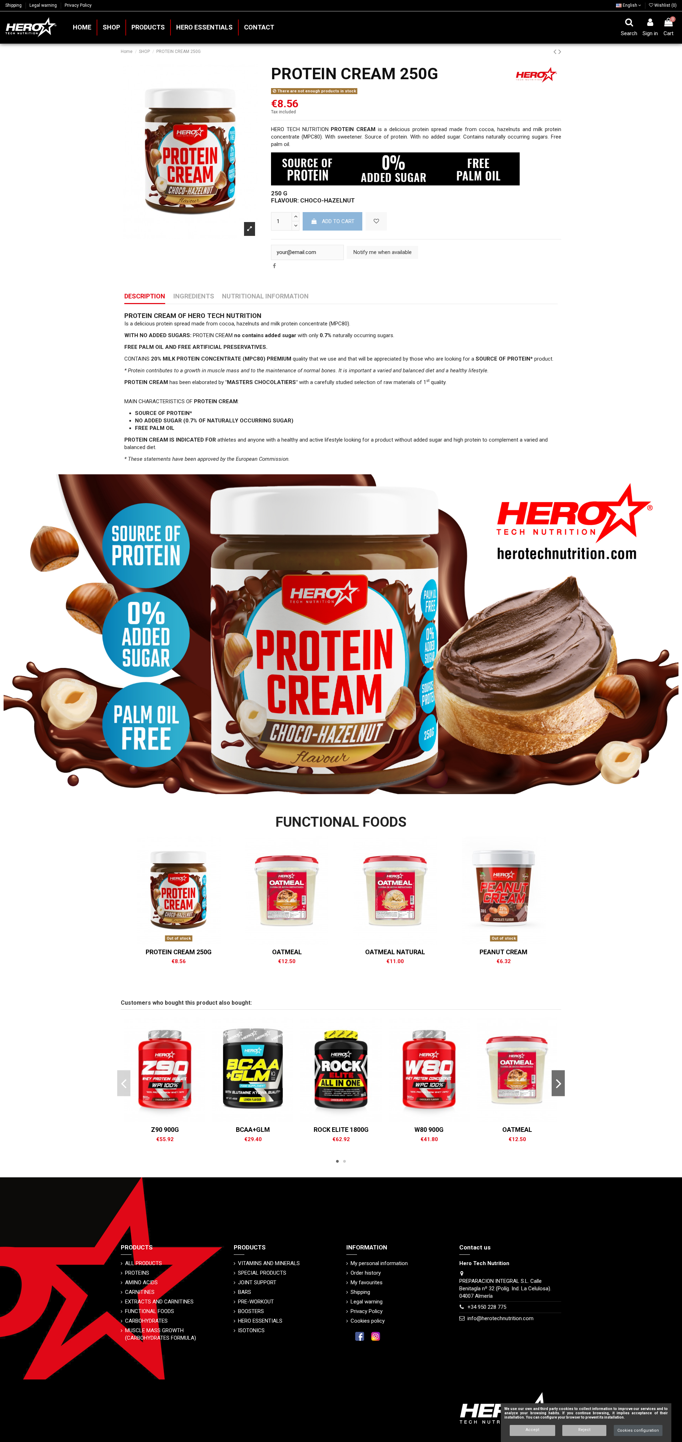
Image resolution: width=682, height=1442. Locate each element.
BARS (244, 1292)
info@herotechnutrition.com (500, 1318)
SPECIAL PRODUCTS (262, 1273)
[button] (147, 28)
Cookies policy (368, 1321)
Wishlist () (665, 5)
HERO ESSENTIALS (260, 1321)
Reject (584, 1429)
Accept (532, 1429)
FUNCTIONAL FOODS (149, 1311)
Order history (366, 1273)
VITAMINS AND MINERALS (269, 1263)
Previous (123, 1083)
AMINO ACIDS (141, 1282)
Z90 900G (165, 1129)
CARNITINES (140, 1292)
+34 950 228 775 (486, 1307)
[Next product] (559, 51)
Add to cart (338, 221)
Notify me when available (382, 252)
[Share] (274, 266)
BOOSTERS (251, 1311)
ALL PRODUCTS (143, 1263)
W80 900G (429, 1129)
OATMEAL (287, 952)
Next (558, 1083)
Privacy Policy (78, 5)
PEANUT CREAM (503, 952)
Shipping (14, 5)
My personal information (379, 1263)
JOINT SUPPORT (257, 1282)
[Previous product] (555, 51)
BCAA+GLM (253, 1129)
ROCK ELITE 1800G (341, 1129)
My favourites (367, 1282)
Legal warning (43, 5)
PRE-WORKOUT (256, 1301)
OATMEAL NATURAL (395, 952)
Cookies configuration (638, 1430)
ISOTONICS (251, 1330)
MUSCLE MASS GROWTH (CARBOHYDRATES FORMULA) (160, 1334)
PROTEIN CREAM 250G (179, 952)
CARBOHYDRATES (146, 1321)
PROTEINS (137, 1273)
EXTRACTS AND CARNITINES (159, 1301)
